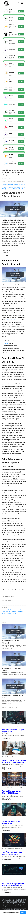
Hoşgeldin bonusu (11, 320)
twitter (14, 613)
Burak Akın (4, 603)
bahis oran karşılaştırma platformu (12, 879)
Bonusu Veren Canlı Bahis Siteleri (11, 184)
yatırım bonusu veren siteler (13, 787)
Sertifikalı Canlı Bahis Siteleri (16, 181)
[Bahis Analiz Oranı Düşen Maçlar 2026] (14, 717)
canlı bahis (9, 610)
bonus (3, 610)
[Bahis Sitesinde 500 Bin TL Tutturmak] (14, 631)
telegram (9, 613)
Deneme (5, 343)
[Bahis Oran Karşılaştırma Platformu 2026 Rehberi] (14, 869)
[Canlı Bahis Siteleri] (6, 3)
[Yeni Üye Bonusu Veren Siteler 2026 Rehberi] (14, 840)
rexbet (3, 613)
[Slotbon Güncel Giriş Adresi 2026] (14, 809)
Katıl (22, 11)
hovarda (14, 611)
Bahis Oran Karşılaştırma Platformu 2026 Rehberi (13, 884)
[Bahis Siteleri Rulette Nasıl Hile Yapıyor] (14, 658)
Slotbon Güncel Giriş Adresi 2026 (11, 823)
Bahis (3, 756)
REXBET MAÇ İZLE (6, 178)
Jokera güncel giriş (11, 756)
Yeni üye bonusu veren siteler (14, 848)
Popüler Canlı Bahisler (13, 187)
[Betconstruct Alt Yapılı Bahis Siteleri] (14, 686)
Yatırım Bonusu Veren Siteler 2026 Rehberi (11, 792)
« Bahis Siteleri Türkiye (8, 596)
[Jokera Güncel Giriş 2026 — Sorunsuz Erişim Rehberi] (14, 748)
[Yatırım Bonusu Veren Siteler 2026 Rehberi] (14, 779)
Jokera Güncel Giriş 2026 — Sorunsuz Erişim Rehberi (14, 761)
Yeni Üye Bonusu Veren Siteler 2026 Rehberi (12, 853)
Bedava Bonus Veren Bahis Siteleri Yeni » (14, 590)
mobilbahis (20, 611)
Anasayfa (4, 181)
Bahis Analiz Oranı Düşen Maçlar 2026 (13, 731)
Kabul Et (23, 912)
